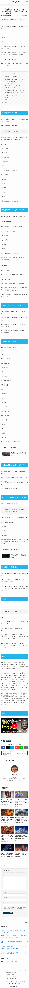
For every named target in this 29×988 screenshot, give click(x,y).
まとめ (6, 97)
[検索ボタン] (27, 2)
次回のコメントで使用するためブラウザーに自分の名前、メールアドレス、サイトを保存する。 (15, 908)
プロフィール (6, 981)
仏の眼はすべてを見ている (12, 95)
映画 (22, 970)
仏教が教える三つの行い (11, 87)
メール (5, 897)
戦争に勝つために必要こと (12, 76)
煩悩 (7, 976)
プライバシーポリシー (14, 981)
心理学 (19, 970)
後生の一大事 (9, 978)
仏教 (4, 15)
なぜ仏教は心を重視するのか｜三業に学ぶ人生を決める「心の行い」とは (18, 454)
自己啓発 (14, 972)
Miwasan (14, 774)
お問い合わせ (22, 981)
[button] (3, 747)
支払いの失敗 (17, 983)
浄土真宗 (8, 979)
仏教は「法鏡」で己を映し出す (13, 85)
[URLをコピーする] (26, 747)
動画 (6, 102)
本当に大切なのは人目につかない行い (14, 90)
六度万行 (8, 974)
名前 (4, 892)
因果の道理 (8, 15)
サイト (4, 902)
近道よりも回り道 (14, 2)
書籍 (13, 970)
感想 (6, 100)
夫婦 (13, 974)
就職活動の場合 (11, 81)
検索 (26, 922)
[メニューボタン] (2, 2)
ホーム (4, 970)
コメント (5, 875)
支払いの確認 (11, 983)
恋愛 (25, 970)
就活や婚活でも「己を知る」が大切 (14, 79)
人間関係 (14, 978)
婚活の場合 (10, 83)
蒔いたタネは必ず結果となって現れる (14, 92)
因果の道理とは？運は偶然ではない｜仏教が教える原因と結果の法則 (18, 556)
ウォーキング (14, 976)
